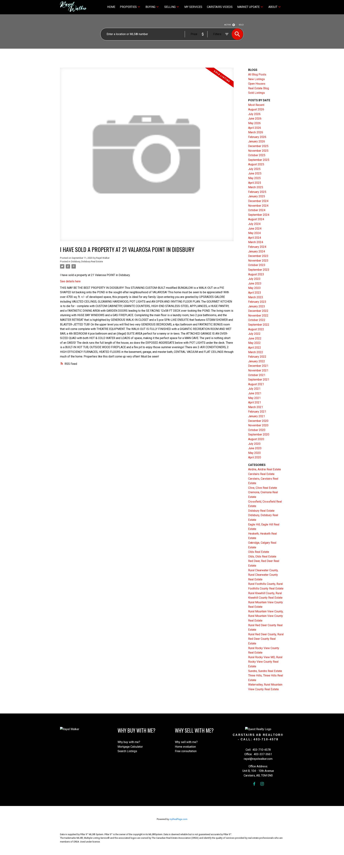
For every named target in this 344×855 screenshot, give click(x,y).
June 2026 (254, 118)
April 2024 (254, 237)
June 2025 (254, 173)
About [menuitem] (272, 7)
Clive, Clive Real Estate (262, 487)
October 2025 (256, 155)
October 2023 (256, 265)
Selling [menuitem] (170, 7)
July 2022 (254, 333)
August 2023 (256, 274)
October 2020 (256, 430)
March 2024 (255, 242)
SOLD (241, 25)
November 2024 (258, 205)
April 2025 (254, 182)
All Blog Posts (257, 74)
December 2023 (258, 256)
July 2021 (254, 388)
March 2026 (255, 132)
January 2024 (256, 251)
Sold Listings (256, 92)
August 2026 (256, 109)
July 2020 (254, 443)
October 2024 (256, 210)
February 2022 (257, 356)
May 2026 (254, 123)
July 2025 (254, 169)
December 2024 (258, 201)
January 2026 (256, 141)
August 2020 (256, 439)
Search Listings (127, 751)
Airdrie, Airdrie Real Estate (264, 469)
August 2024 (256, 219)
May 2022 (254, 343)
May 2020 (254, 453)
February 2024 (257, 247)
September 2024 (258, 214)
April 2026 (254, 128)
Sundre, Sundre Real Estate (265, 671)
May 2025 (254, 178)
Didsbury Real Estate (261, 510)
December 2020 (258, 421)
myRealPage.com (178, 819)
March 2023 (255, 297)
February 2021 (257, 411)
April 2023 (254, 292)
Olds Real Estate (258, 552)
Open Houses (256, 83)
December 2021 (258, 365)
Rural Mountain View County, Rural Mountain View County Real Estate (265, 616)
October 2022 (256, 320)
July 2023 (254, 279)
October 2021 (256, 375)
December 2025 (258, 146)
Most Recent (256, 105)
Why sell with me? (186, 742)
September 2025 (258, 160)
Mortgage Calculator (130, 746)
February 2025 (257, 192)
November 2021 (258, 370)
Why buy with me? (129, 742)
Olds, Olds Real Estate (262, 556)
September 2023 (258, 269)
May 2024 (254, 233)
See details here (70, 281)
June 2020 (254, 448)
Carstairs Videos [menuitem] (220, 7)
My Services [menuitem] (193, 7)
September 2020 (258, 434)
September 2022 (258, 324)
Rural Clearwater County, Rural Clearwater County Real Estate (263, 575)
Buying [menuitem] (150, 7)
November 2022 (258, 315)
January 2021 (256, 416)
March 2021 (255, 407)
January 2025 (256, 196)
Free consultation (186, 751)
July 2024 (254, 224)
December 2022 (258, 311)
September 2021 (258, 379)
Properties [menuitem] (128, 7)
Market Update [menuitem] (248, 7)
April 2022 (254, 347)
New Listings (256, 79)
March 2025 (255, 187)
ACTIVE (227, 25)
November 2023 (258, 260)
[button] (254, 784)
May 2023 (254, 288)
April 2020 (254, 457)
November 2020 (258, 425)
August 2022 (256, 329)
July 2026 (254, 114)
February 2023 (257, 301)
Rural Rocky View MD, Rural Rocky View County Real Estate (265, 662)
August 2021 (256, 384)
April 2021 (254, 402)
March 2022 (255, 352)
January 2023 (256, 306)
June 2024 (254, 228)
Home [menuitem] (111, 7)
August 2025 (256, 164)
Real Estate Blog (258, 88)
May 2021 (254, 398)
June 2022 (254, 338)
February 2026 (257, 137)
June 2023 (254, 283)
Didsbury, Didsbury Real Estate (87, 261)
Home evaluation (185, 746)
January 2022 (256, 361)
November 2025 (258, 150)
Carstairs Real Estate (261, 474)
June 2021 (254, 393)
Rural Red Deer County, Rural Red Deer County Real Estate (266, 639)
